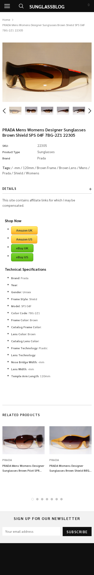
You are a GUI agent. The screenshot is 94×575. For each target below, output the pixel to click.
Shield (18, 173)
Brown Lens (67, 167)
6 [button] (56, 499)
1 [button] (32, 499)
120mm (28, 167)
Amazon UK (24, 230)
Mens (83, 167)
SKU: (5, 146)
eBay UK (22, 248)
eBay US (22, 257)
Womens (32, 173)
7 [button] (61, 499)
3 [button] (42, 499)
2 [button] (37, 499)
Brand (6, 158)
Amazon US (24, 239)
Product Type (11, 152)
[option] (47, 72)
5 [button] (52, 499)
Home (6, 19)
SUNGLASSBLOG (47, 6)
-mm (16, 167)
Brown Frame (46, 167)
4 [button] (47, 499)
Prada (6, 173)
